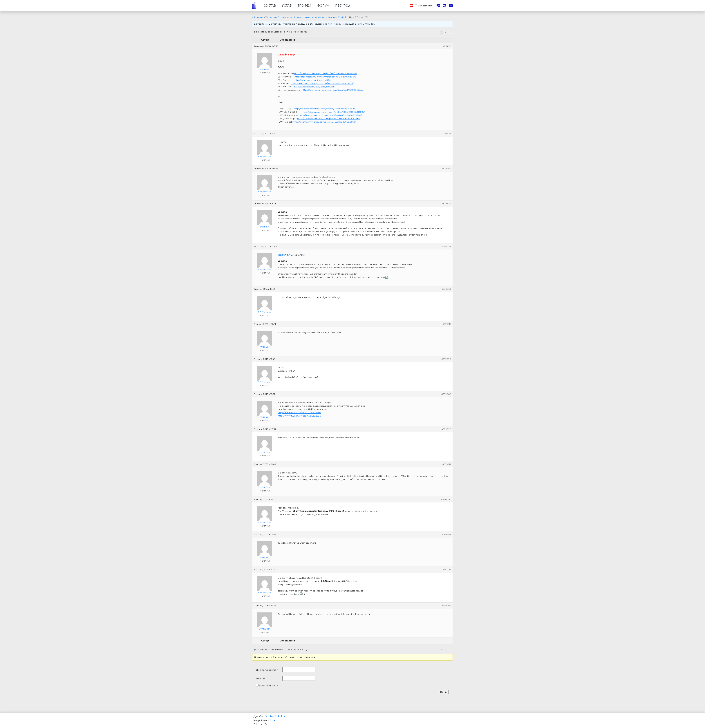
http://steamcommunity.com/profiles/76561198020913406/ (322, 83)
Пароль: (260, 678)
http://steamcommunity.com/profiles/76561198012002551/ (332, 89)
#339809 (446, 394)
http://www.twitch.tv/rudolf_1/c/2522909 (299, 412)
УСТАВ (287, 5)
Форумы (258, 17)
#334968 (446, 288)
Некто (274, 720)
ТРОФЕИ (304, 5)
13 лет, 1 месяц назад (336, 23)
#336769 (446, 246)
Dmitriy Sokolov (275, 716)
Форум (323, 5)
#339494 (446, 168)
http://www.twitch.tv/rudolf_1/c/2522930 (299, 415)
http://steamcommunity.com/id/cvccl (314, 80)
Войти (443, 691)
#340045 (446, 499)
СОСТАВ (270, 5)
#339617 (446, 324)
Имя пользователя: (267, 669)
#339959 (446, 534)
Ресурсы (343, 5)
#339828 (446, 429)
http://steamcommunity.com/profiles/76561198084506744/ (330, 115)
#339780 (446, 359)
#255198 (447, 46)
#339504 (446, 203)
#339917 (446, 464)
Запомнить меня (268, 685)
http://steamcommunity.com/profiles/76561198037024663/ (324, 121)
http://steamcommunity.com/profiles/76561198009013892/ (325, 73)
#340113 (446, 569)
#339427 (446, 133)
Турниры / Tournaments (278, 17)
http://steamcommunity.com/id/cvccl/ (314, 86)
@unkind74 (284, 254)
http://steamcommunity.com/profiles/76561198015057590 (324, 108)
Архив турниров (303, 17)
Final (340, 17)
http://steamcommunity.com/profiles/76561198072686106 (325, 76)
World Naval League (325, 17)
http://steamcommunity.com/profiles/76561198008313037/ (334, 112)
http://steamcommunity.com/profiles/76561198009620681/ (328, 118)
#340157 (446, 605)
